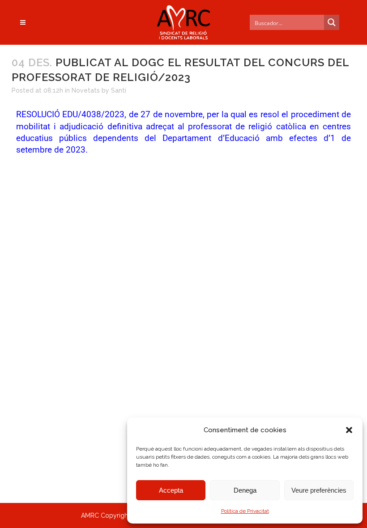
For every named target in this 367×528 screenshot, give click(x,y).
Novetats (86, 90)
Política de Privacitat (245, 511)
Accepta (171, 490)
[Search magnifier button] (331, 22)
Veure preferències (318, 490)
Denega (245, 490)
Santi (118, 90)
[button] (349, 430)
